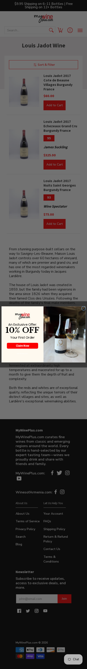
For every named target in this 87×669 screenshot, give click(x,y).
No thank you (22, 353)
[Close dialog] (83, 308)
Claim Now (22, 345)
